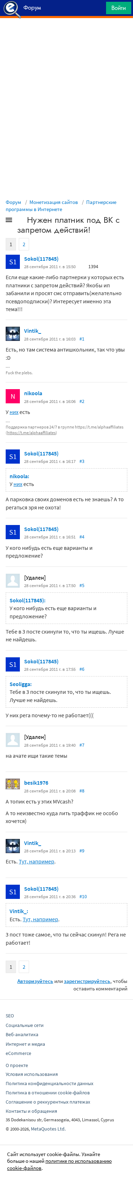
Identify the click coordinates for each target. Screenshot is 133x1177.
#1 (81, 339)
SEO (10, 1015)
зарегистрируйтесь (87, 981)
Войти (118, 8)
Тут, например (36, 861)
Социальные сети (25, 1025)
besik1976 (36, 782)
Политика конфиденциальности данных (49, 1083)
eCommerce (18, 1053)
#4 (81, 537)
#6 (81, 669)
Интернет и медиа (25, 1044)
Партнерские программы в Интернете (61, 205)
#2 (81, 401)
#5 (81, 585)
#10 (83, 896)
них (14, 411)
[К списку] (20, 221)
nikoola (33, 393)
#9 (81, 850)
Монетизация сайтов (53, 202)
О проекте (17, 1065)
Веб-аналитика (22, 1034)
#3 (81, 461)
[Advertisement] (66, 36)
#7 (81, 745)
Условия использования (32, 1074)
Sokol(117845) (41, 258)
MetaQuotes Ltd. (48, 1129)
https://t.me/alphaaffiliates (31, 432)
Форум (13, 202)
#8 (81, 791)
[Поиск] (98, 10)
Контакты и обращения (31, 1111)
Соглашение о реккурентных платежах (48, 1102)
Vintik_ (32, 330)
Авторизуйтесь (35, 981)
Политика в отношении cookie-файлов (48, 1092)
